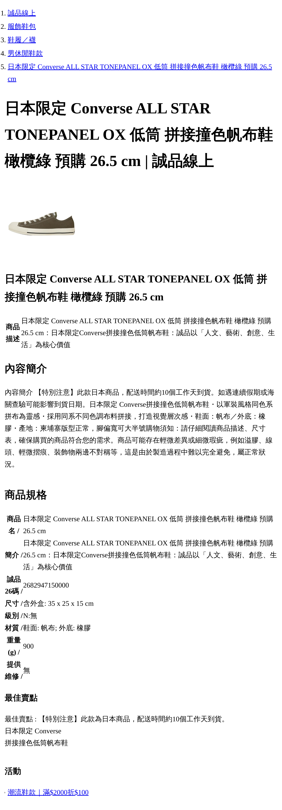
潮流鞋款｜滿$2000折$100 (48, 792)
